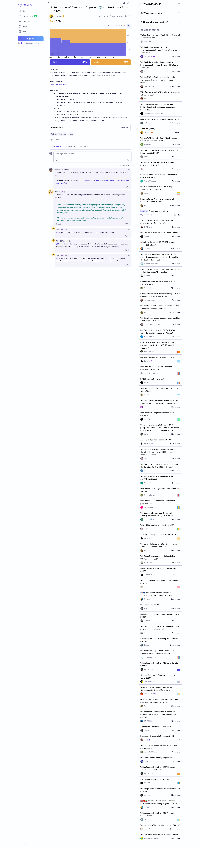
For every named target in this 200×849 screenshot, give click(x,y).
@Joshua (59, 244)
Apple (71, 134)
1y (70, 170)
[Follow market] (124, 3)
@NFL (58, 232)
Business (62, 134)
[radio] (109, 25)
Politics (54, 134)
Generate (124, 127)
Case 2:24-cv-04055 (59, 84)
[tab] (56, 146)
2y (64, 192)
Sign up (30, 39)
